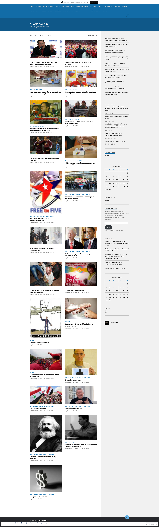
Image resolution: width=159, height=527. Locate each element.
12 (113, 179)
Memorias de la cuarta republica (71, 11)
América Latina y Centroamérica (79, 6)
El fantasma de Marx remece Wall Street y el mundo (43, 457)
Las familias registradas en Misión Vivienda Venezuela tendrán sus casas (116, 39)
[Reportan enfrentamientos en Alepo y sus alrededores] (46, 235)
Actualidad (93, 6)
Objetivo (38, 6)
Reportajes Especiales (47, 11)
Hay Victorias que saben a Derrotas (115, 141)
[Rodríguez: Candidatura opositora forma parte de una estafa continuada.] (81, 78)
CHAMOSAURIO (39, 24)
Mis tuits (107, 155)
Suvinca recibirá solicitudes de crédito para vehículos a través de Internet (115, 87)
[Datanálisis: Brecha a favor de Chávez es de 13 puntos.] (81, 49)
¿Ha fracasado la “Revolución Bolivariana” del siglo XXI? (117, 117)
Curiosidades (34, 11)
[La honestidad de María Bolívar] (81, 274)
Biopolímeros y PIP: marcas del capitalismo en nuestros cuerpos (79, 325)
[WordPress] (106, 310)
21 (120, 183)
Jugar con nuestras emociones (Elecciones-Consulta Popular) (113, 134)
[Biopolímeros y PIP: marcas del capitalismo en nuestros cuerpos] (81, 308)
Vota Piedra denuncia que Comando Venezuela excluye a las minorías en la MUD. (44, 129)
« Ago (106, 189)
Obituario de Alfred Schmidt (73, 409)
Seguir (108, 227)
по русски (105, 11)
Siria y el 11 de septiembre (38, 408)
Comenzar (93, 2)
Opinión (100, 6)
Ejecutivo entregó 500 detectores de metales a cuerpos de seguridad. (79, 122)
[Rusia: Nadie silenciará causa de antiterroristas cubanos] (46, 192)
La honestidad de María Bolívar (74, 290)
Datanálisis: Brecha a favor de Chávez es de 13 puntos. (78, 63)
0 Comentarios (49, 66)
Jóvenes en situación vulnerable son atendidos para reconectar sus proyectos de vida (117, 108)
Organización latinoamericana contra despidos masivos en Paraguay (79, 197)
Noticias (33, 216)
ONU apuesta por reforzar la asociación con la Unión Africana (116, 93)
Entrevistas (58, 11)
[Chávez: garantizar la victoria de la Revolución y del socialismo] (46, 359)
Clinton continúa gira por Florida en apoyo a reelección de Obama (78, 254)
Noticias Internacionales (62, 6)
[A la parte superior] (127, 517)
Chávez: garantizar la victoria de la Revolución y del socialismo (44, 375)
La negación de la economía (38, 497)
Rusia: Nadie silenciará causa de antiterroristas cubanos (39, 219)
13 (117, 179)
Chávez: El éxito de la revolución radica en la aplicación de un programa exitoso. (43, 63)
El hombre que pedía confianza (39, 343)
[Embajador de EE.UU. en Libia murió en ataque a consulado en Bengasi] (46, 274)
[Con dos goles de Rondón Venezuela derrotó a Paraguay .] (46, 145)
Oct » (110, 189)
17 (106, 183)
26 (113, 186)
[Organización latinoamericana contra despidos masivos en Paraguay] (81, 181)
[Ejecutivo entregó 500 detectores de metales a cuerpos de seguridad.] (81, 108)
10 (106, 179)
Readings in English (95, 11)
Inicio (32, 6)
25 (110, 186)
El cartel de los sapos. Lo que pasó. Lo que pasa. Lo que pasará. (116, 64)
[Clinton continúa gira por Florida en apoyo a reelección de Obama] (81, 238)
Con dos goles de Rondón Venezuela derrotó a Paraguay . (44, 159)
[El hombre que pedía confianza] (46, 318)
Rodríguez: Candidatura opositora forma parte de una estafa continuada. (80, 93)
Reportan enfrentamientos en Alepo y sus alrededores (41, 249)
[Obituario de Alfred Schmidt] (81, 395)
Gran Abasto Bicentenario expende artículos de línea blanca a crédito (115, 51)
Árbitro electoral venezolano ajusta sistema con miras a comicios (80, 164)
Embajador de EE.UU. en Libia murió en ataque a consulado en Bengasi (44, 291)
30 (127, 186)
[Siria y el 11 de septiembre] (46, 395)
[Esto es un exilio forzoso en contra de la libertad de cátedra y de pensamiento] (81, 427)
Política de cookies (44, 523)
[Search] (127, 15)
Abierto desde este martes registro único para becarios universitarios (116, 76)
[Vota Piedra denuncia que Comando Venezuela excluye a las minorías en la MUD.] (46, 112)
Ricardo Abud (108, 6)
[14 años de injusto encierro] (81, 362)
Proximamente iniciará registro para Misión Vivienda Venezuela (117, 45)
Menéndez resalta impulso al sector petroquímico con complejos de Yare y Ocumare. (45, 93)
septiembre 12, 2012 (36, 66)
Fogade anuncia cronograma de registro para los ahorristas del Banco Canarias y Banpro (116, 57)
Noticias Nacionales (48, 6)
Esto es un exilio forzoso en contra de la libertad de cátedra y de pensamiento (81, 445)
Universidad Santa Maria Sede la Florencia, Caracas (114, 82)
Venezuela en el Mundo (121, 6)
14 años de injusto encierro (73, 380)
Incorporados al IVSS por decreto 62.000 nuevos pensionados (117, 70)
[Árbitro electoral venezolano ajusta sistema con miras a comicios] (81, 147)
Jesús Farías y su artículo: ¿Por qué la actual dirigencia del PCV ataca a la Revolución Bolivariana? (116, 125)
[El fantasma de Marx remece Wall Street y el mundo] (46, 433)
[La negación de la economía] (46, 478)
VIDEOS (85, 11)
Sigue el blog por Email (111, 208)
